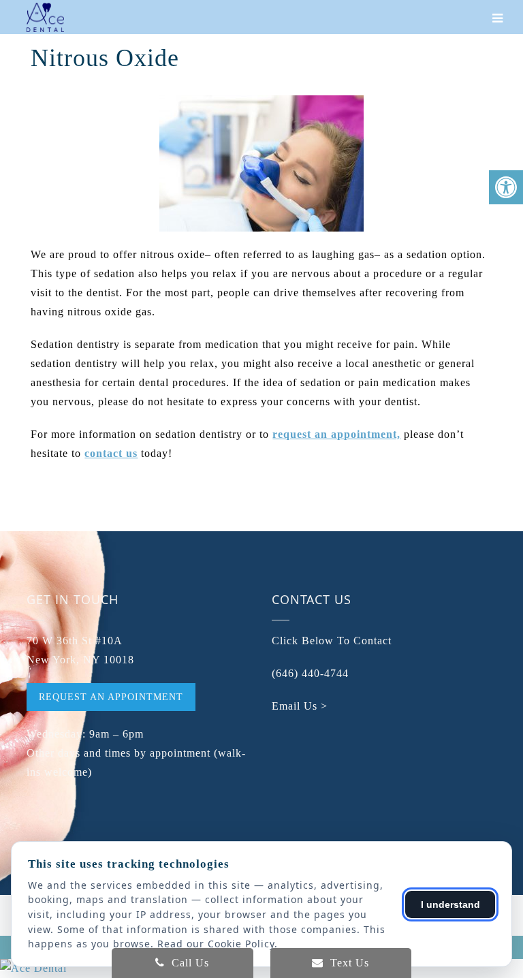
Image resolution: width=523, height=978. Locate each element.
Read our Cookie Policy (215, 943)
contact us (111, 453)
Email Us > (300, 706)
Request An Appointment (111, 697)
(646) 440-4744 (310, 673)
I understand (450, 904)
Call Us (188, 962)
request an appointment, (336, 434)
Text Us (348, 962)
